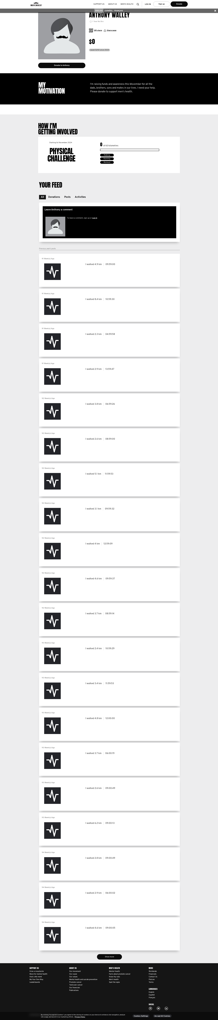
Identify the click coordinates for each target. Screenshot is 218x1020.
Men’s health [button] (127, 4)
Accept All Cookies (162, 1016)
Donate (179, 4)
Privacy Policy (80, 1017)
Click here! (150, 1008)
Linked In (166, 1008)
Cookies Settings (141, 1016)
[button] (138, 4)
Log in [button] (148, 4)
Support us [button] (98, 4)
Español (109, 11)
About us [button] (112, 4)
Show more (109, 957)
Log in (94, 218)
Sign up (162, 4)
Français (118, 11)
